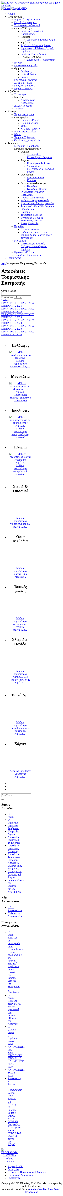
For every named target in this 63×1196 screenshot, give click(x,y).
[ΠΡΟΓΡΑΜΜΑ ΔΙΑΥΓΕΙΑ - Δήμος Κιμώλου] (9, 1161)
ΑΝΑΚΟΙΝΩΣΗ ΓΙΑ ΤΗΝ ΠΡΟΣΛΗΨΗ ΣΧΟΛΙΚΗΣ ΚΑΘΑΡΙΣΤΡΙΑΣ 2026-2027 (17, 1056)
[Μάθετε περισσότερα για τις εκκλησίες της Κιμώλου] (20, 425)
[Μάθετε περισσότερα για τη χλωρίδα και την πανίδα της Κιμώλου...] (20, 668)
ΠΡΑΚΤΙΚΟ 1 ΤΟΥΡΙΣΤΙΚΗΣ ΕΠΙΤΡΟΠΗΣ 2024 (17, 310)
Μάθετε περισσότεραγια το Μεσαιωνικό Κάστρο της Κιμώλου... (20, 728)
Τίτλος (5, 300)
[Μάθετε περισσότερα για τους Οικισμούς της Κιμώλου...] (20, 515)
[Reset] (2, 799)
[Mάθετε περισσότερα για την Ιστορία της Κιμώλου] (20, 462)
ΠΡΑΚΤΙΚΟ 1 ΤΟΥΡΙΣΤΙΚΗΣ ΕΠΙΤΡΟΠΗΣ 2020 (17, 333)
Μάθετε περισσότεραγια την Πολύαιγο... (20, 363)
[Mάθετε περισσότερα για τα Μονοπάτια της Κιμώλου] (20, 392)
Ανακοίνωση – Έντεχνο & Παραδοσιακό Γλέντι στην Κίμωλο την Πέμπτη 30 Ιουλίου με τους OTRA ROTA (15, 1098)
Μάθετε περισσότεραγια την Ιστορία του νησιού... (20, 469)
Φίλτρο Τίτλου (8, 290)
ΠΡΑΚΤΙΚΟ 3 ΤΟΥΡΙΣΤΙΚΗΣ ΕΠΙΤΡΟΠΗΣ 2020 (17, 327)
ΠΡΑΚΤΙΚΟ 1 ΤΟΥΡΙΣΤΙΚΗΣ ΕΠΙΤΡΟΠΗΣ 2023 (17, 316)
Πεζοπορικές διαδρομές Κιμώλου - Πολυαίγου (20, 397)
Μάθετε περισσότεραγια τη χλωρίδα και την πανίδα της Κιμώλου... (20, 677)
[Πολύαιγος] (20, 358)
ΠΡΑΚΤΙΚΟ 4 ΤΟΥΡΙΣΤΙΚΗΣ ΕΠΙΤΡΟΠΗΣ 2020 (17, 321)
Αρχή (4, 263)
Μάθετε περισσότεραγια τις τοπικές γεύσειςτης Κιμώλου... (20, 624)
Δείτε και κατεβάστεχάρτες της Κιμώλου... (20, 774)
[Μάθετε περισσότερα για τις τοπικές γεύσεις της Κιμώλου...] (20, 615)
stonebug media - (38, 1189)
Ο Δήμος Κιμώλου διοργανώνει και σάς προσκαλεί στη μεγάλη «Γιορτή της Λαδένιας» (14, 1009)
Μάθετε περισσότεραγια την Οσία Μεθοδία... (20, 572)
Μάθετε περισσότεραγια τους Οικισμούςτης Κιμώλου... (20, 522)
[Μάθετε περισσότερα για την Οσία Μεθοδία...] (20, 565)
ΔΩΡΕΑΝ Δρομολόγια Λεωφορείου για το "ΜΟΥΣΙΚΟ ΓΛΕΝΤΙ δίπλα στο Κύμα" (14, 1133)
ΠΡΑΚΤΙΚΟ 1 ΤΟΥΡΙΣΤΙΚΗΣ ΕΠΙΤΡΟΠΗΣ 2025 (17, 304)
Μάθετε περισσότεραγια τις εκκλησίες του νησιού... (20, 433)
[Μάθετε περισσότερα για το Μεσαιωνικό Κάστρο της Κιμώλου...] (20, 719)
